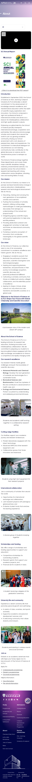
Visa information (8, 681)
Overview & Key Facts (9, 734)
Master (19, 711)
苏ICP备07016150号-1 (19, 776)
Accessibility (21, 772)
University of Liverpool (23, 741)
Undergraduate (21, 708)
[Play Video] (16, 40)
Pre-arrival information (10, 683)
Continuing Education (23, 717)
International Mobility (9, 716)
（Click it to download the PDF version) (14, 90)
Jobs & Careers (7, 742)
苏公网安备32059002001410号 (25, 776)
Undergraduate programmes (13, 670)
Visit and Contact (8, 748)
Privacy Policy (11, 772)
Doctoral (19, 714)
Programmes (6, 708)
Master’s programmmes (11, 672)
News (4, 745)
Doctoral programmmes (11, 674)
